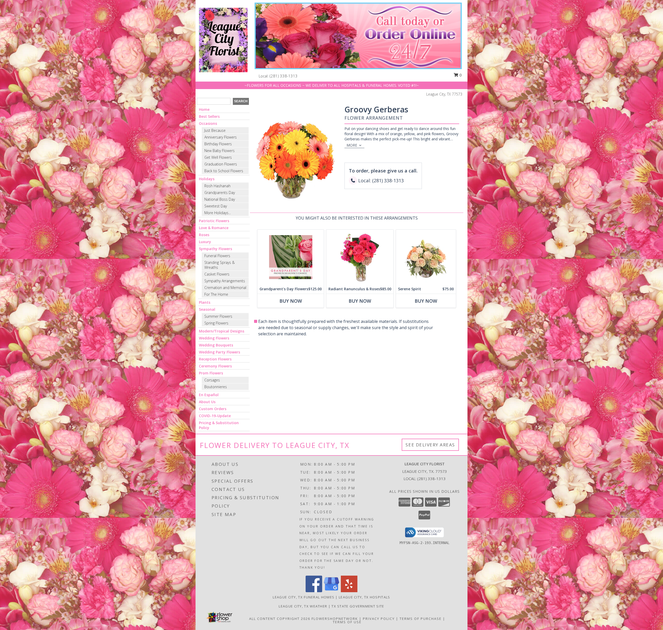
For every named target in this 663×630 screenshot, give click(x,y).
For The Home (216, 294)
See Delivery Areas (430, 445)
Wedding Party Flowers (219, 352)
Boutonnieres (215, 386)
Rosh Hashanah (217, 185)
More (352, 145)
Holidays (206, 178)
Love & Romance (213, 227)
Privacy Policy (379, 618)
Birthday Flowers (218, 143)
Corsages (212, 380)
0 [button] (460, 74)
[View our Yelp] (349, 590)
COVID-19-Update (215, 415)
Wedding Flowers (214, 338)
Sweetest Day (215, 206)
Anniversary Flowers (220, 137)
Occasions (208, 123)
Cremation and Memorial (225, 287)
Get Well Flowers (218, 157)
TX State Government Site (358, 606)
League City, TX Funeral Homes (303, 597)
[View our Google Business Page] (331, 590)
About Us (207, 401)
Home (204, 109)
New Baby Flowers (219, 150)
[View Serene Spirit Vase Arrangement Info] (426, 257)
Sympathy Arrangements (224, 280)
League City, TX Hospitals (364, 597)
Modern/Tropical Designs (221, 331)
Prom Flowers (211, 373)
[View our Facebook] (314, 590)
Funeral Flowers (217, 255)
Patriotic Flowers (214, 220)
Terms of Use (347, 622)
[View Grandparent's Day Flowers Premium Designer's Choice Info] (290, 257)
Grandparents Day (219, 192)
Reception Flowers (215, 359)
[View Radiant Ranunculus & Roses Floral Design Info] (359, 257)
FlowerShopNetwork (335, 618)
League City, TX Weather (303, 606)
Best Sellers (209, 116)
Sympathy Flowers (215, 248)
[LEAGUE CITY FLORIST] (223, 39)
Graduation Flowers (220, 164)
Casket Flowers (216, 274)
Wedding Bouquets (216, 345)
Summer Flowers (218, 316)
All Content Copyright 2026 (279, 618)
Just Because (215, 130)
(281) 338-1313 (284, 75)
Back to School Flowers (223, 170)
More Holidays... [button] (217, 212)
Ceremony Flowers (215, 366)
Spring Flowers (216, 323)
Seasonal (207, 309)
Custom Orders (212, 408)
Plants (204, 302)
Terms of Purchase (421, 618)
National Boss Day (219, 199)
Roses (204, 234)
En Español (209, 394)
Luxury (205, 241)
